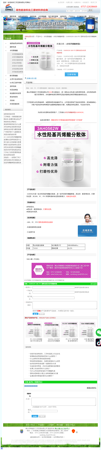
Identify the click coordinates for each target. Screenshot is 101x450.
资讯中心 (92, 16)
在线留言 (86, 2)
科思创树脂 (14, 90)
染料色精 (33, 16)
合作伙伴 (7, 20)
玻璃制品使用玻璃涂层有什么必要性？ (43, 356)
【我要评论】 (38, 382)
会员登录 (61, 2)
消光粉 (12, 100)
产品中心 (72, 16)
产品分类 (8, 38)
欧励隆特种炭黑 (15, 93)
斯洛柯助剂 (14, 97)
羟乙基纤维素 (53, 16)
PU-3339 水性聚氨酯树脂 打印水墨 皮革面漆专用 (38, 340)
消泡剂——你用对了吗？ (12, 157)
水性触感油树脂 (17, 72)
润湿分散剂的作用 (10, 134)
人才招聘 (50, 425)
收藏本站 (77, 2)
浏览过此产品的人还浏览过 (47, 318)
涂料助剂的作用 (9, 114)
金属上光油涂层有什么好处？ (40, 368)
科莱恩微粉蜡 (14, 104)
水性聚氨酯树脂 (17, 54)
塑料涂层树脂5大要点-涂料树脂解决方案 (44, 373)
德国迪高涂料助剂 (16, 43)
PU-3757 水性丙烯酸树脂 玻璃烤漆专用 (73, 340)
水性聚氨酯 (42, 16)
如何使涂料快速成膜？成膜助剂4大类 (43, 363)
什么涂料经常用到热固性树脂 (40, 359)
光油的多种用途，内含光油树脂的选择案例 (45, 366)
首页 (6, 16)
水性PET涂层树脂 (18, 66)
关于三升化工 (30, 425)
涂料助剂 (63, 16)
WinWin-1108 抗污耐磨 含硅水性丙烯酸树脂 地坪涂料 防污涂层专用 (56, 340)
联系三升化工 (70, 425)
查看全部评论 (91, 388)
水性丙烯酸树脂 (17, 57)
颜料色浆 (13, 16)
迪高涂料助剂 (23, 16)
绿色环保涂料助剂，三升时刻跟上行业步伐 (45, 354)
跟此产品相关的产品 (31, 318)
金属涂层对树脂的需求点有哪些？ (42, 376)
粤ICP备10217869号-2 (62, 428)
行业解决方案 (82, 16)
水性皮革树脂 (17, 63)
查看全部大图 (31, 78)
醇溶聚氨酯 (14, 75)
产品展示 (41, 425)
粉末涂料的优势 (9, 155)
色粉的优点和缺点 (10, 122)
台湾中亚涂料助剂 (16, 79)
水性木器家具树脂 (18, 60)
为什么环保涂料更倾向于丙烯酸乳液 (42, 371)
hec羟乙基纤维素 (16, 83)
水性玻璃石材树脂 (18, 69)
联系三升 (94, 2)
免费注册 (69, 2)
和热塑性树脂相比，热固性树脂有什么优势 (45, 361)
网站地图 (60, 425)
